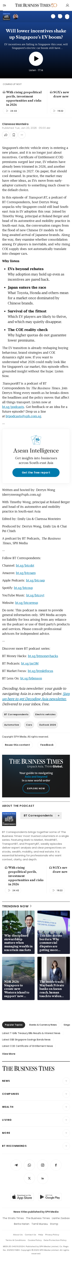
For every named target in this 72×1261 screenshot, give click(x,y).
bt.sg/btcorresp (26, 603)
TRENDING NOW (15, 906)
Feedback (46, 745)
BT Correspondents (16, 714)
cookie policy (35, 1240)
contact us (30, 1234)
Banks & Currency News (43, 1024)
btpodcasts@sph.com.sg (23, 416)
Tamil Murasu (39, 1224)
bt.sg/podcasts (13, 407)
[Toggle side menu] (4, 5)
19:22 (60, 111)
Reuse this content (17, 745)
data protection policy (55, 1240)
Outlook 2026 (47, 724)
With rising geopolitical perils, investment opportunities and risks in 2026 (24, 98)
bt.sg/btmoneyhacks (43, 656)
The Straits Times (13, 1218)
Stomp (54, 1224)
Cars (29, 724)
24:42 (13, 111)
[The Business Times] (33, 5)
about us (18, 1234)
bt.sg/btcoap (35, 580)
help (40, 1234)
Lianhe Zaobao (61, 1218)
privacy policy (52, 1234)
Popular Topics (13, 1024)
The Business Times (38, 1218)
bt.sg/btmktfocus (40, 671)
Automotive (11, 724)
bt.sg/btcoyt (35, 595)
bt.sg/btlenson (31, 678)
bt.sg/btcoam (25, 573)
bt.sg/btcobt (25, 565)
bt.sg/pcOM (29, 663)
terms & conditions (16, 1240)
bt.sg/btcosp (23, 588)
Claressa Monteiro (15, 124)
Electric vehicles (45, 714)
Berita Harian (21, 1224)
